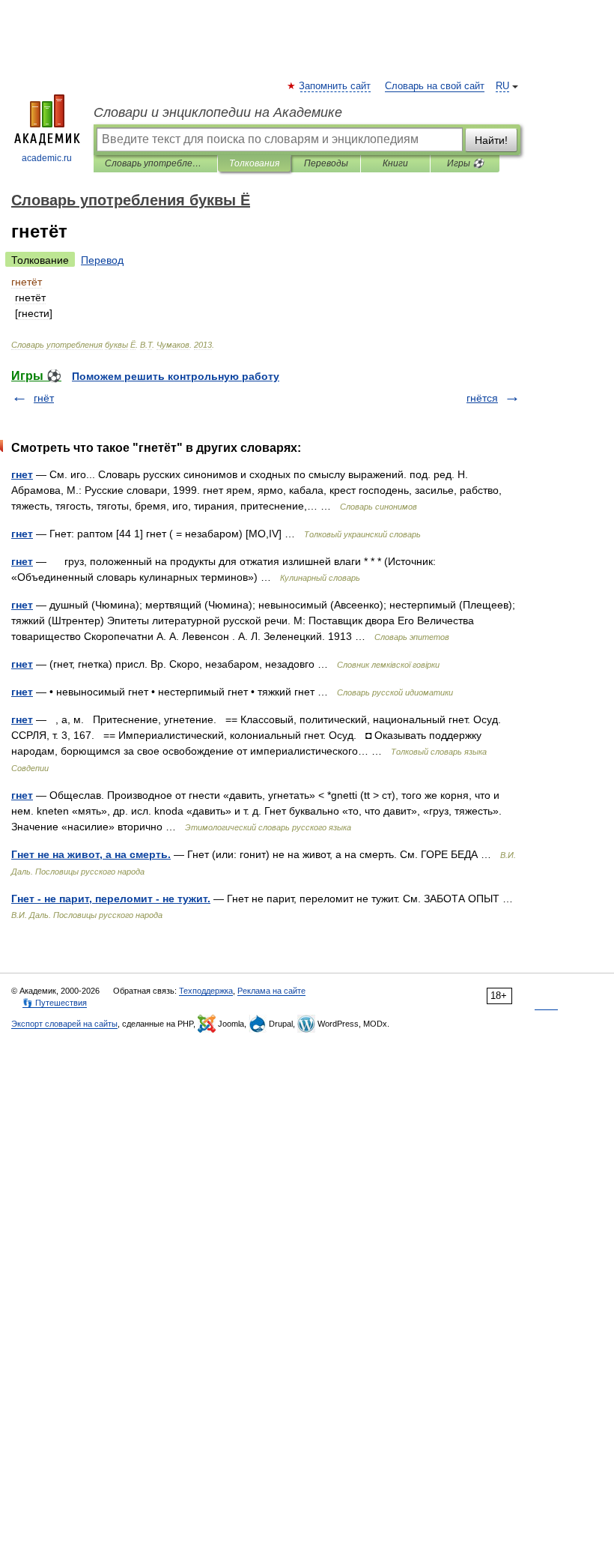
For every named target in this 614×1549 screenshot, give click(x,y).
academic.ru (47, 158)
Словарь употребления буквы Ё (155, 163)
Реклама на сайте (271, 990)
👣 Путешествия (54, 1002)
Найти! (491, 140)
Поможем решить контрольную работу (175, 376)
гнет (22, 474)
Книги (395, 163)
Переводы (326, 163)
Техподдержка (206, 990)
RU (502, 86)
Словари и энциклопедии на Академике (218, 112)
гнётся (482, 398)
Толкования (254, 163)
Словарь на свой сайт (434, 86)
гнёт (44, 398)
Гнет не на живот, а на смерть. (91, 854)
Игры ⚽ (465, 163)
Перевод (102, 260)
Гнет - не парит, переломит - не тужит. (110, 899)
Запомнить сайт (335, 86)
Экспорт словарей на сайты (64, 1023)
